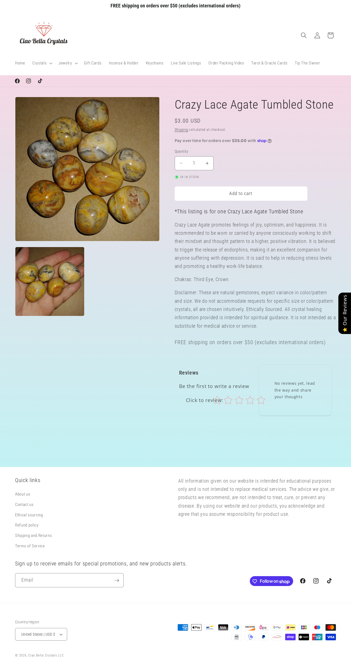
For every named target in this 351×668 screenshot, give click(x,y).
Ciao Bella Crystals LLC (46, 655)
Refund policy (27, 525)
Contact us (24, 504)
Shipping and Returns (33, 535)
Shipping (181, 130)
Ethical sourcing (29, 515)
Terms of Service (30, 546)
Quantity (181, 151)
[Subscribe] (116, 580)
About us (22, 494)
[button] (42, 63)
